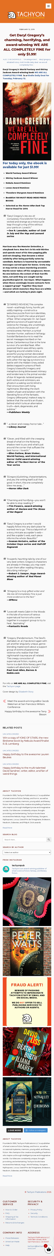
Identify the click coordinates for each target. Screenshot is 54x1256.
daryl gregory (45, 59)
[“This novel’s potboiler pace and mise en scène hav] (27, 1051)
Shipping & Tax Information (12, 1218)
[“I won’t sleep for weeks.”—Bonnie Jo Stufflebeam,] (27, 901)
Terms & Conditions (39, 1217)
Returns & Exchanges (15, 1223)
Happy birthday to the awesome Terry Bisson (26, 713)
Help (8, 1245)
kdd (22, 62)
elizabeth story (13, 62)
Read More (7, 828)
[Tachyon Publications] (26, 20)
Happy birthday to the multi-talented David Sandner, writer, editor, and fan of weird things (25, 770)
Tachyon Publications (36, 1192)
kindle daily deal (31, 62)
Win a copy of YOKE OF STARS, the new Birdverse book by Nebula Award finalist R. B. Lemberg (26, 740)
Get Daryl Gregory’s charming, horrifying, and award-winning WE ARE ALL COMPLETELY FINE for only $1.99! (27, 44)
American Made (12, 1242)
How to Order (11, 1210)
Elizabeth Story (26, 692)
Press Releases (12, 1238)
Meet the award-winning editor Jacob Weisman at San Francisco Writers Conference (28, 704)
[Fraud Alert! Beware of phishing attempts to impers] (27, 1001)
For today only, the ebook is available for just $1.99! (25, 165)
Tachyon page (13, 686)
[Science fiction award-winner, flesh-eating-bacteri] (27, 951)
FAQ (7, 1213)
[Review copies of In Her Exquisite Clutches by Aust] (27, 1101)
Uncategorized (30, 59)
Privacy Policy (36, 1210)
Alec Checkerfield (12, 59)
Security (34, 1213)
